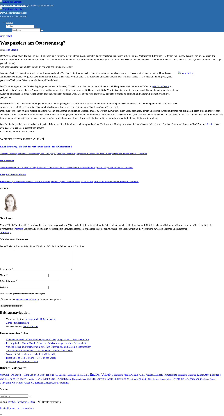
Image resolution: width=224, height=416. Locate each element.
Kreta (110, 378)
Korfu (160, 374)
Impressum (14, 408)
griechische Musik (121, 375)
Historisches (121, 378)
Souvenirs (101, 379)
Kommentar (6, 269)
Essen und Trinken (54, 378)
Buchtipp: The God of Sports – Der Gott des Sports (31, 358)
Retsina (210, 124)
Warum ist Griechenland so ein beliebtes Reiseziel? (30, 354)
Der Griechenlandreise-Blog (21, 402)
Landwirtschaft (60, 382)
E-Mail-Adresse (8, 281)
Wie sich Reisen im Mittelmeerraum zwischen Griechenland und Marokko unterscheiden (48, 347)
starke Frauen (210, 379)
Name (4, 275)
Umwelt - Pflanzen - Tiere (14, 374)
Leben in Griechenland (42, 374)
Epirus (133, 379)
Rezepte (39, 382)
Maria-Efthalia (11, 49)
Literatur (47, 382)
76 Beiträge (5, 232)
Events (176, 378)
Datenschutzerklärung (27, 299)
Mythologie (142, 379)
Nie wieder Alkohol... (23, 382)
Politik (134, 374)
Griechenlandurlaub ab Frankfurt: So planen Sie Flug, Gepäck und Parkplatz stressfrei (47, 339)
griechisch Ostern (160, 86)
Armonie (18, 229)
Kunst (148, 375)
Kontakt (4, 408)
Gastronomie (5, 383)
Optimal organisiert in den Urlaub (22, 361)
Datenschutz (28, 408)
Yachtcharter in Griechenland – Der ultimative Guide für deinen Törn (39, 350)
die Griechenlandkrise (193, 378)
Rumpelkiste (170, 374)
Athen (207, 374)
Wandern (142, 375)
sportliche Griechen (187, 375)
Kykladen (21, 378)
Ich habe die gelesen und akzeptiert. (32, 299)
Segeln (68, 379)
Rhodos (154, 375)
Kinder (200, 374)
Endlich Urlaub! (101, 374)
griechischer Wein (34, 379)
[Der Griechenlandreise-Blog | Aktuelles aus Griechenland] (11, 1)
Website (4, 287)
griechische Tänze (83, 375)
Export (156, 379)
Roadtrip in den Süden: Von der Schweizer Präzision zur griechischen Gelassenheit (46, 343)
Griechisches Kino (67, 375)
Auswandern (166, 379)
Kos (56, 375)
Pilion (150, 379)
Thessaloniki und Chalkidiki (84, 379)
